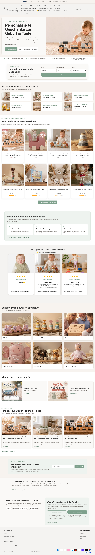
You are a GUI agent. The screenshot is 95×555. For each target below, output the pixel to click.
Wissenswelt (38, 13)
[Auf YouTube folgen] (16, 545)
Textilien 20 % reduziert (26, 13)
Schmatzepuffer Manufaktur (45, 8)
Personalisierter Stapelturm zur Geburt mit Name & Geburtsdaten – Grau (82, 154)
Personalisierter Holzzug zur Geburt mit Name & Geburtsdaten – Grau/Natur (12, 154)
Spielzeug (57, 8)
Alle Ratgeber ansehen (8, 451)
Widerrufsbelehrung (57, 512)
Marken (65, 10)
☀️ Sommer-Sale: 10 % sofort (43, 10)
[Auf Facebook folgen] (4, 545)
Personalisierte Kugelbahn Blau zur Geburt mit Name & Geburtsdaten (35, 190)
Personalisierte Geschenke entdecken (19, 237)
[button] (46, 298)
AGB (80, 538)
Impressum (82, 533)
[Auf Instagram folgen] (8, 545)
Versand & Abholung (9, 536)
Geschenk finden (11, 49)
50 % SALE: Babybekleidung (27, 10)
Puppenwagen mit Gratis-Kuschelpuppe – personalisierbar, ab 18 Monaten (36, 154)
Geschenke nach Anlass (55, 5)
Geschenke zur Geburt (42, 5)
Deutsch (77, 9)
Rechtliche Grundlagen (67, 522)
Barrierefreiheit (7, 538)
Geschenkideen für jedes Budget (28, 8)
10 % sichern (79, 466)
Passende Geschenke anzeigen (64, 74)
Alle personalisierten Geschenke (28, 49)
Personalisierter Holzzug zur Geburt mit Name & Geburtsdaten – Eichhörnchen (59, 154)
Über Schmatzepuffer (9, 541)
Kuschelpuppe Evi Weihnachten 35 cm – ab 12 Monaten (12, 190)
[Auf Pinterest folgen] (12, 545)
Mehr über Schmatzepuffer (47, 490)
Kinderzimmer (56, 10)
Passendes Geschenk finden (27, 5)
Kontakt (5, 533)
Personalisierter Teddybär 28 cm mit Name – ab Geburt (59, 190)
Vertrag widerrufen (77, 512)
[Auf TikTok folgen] (19, 545)
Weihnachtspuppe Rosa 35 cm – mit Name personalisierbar (82, 190)
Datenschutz (82, 536)
